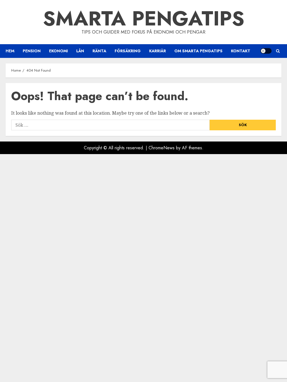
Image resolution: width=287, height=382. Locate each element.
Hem (10, 51)
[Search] (277, 51)
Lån (80, 51)
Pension (32, 51)
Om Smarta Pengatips (198, 51)
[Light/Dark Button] (266, 51)
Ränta (99, 51)
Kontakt (240, 51)
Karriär (157, 51)
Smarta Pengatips (143, 18)
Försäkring (128, 51)
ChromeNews (162, 148)
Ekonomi (58, 51)
